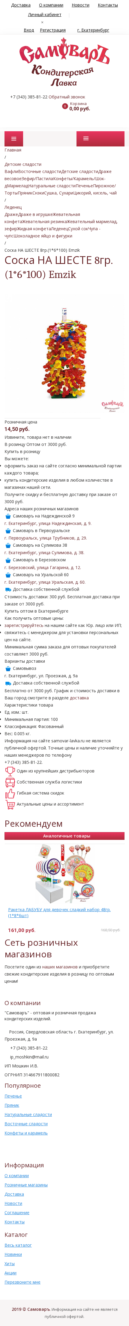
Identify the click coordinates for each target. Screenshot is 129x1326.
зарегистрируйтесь (24, 625)
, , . (48, 523)
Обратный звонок (67, 97)
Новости (80, 5)
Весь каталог (18, 1245)
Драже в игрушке (35, 214)
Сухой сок (78, 228)
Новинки (13, 1254)
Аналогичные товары (66, 836)
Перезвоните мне (22, 1282)
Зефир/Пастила (37, 178)
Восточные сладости (39, 171)
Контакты (108, 5)
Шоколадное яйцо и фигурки (43, 236)
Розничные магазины (26, 1185)
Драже (11, 214)
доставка (79, 698)
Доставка (21, 5)
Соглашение (16, 1212)
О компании (51, 5)
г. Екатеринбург (93, 30)
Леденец (59, 228)
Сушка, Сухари (58, 193)
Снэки (38, 193)
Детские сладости (79, 171)
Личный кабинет (45, 14)
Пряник (25, 193)
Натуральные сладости (52, 185)
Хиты (9, 1263)
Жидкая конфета (34, 228)
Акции (10, 1273)
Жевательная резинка (44, 221)
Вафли (11, 171)
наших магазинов (60, 967)
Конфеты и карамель (26, 1133)
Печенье (84, 185)
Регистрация (53, 30)
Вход (29, 30)
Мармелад (17, 185)
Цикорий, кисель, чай (95, 193)
